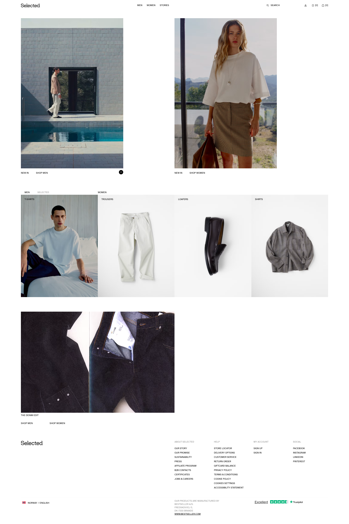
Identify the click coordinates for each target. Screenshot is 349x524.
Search (275, 5)
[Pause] (121, 172)
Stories (164, 5)
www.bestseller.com (187, 514)
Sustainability (183, 457)
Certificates (182, 475)
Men (139, 5)
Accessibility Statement (229, 488)
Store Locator (223, 448)
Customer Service (225, 457)
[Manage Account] (305, 5)
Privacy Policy (223, 470)
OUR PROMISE (182, 453)
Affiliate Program (185, 466)
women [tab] (102, 192)
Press (178, 461)
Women (151, 5)
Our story (180, 448)
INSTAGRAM (299, 453)
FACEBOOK (299, 448)
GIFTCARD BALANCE (225, 466)
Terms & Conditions (226, 475)
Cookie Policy (222, 479)
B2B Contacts (182, 470)
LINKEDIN (298, 457)
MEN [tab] (37, 192)
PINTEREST (299, 461)
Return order (222, 461)
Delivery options (224, 453)
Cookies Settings (224, 483)
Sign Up (258, 448)
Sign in (258, 453)
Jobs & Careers (183, 479)
